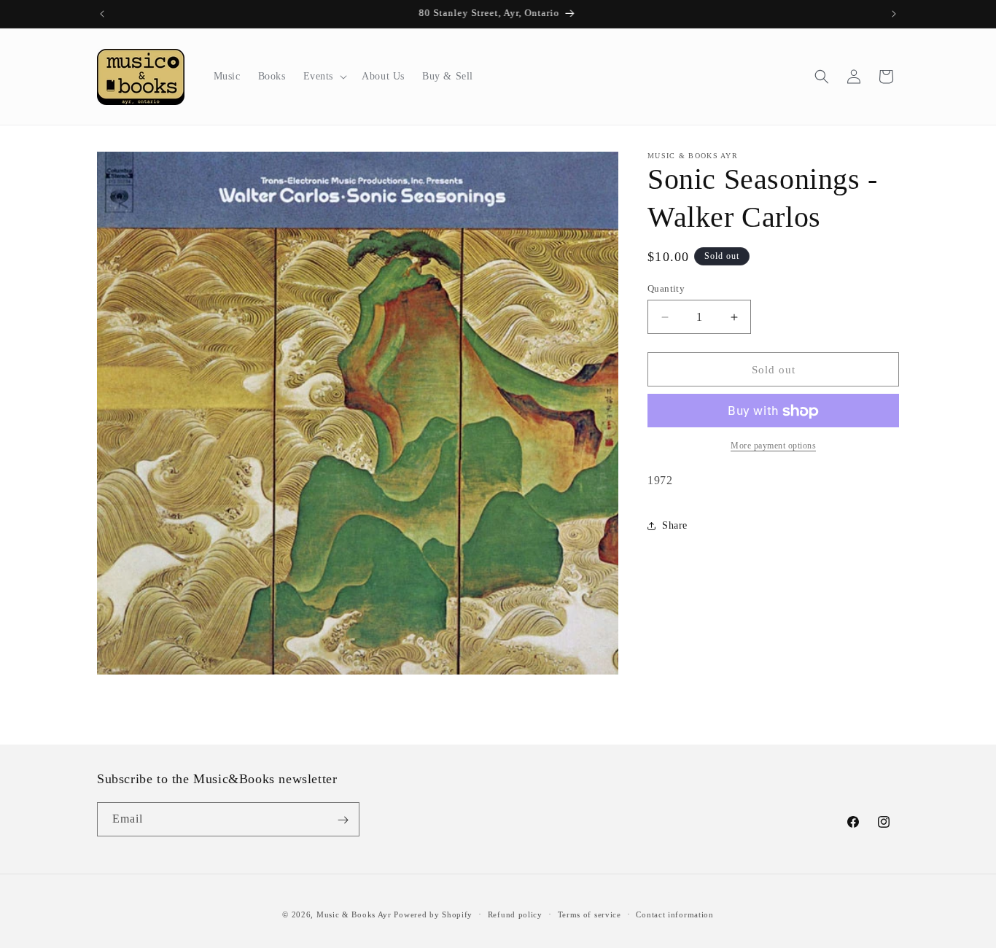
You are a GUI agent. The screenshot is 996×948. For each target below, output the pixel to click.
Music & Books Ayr (354, 914)
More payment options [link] (773, 446)
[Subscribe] (343, 820)
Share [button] (675, 526)
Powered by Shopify (433, 914)
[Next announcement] (894, 14)
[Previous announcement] (102, 14)
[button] (324, 76)
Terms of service (589, 914)
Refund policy (515, 914)
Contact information (674, 914)
